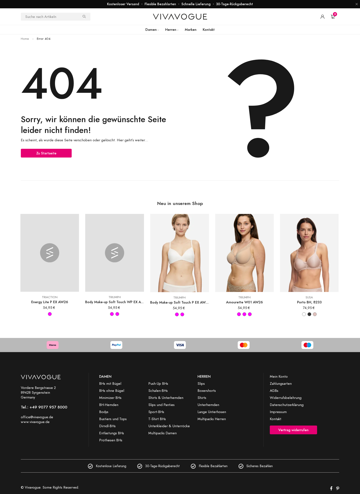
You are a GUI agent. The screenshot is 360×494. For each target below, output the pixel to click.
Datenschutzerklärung (287, 404)
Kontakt (275, 418)
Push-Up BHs (158, 383)
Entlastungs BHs (111, 433)
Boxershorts (207, 390)
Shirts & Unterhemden (165, 397)
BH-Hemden (108, 404)
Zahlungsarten (281, 383)
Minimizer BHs (110, 397)
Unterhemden (208, 404)
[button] (356, 4)
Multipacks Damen (162, 433)
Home (25, 39)
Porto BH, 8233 (309, 302)
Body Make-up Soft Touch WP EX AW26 (114, 302)
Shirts (202, 397)
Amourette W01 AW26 (244, 302)
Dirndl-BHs (107, 425)
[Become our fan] (331, 488)
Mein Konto (279, 376)
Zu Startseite (46, 153)
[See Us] (337, 488)
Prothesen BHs (110, 440)
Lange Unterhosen (212, 411)
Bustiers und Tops (113, 418)
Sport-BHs (156, 411)
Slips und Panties (161, 404)
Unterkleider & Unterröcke (169, 425)
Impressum (278, 411)
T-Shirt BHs (157, 418)
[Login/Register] (322, 16)
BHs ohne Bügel (111, 390)
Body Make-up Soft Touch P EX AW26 (179, 302)
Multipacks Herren (212, 418)
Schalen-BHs (158, 390)
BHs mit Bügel (110, 383)
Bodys (103, 411)
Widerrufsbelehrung (285, 397)
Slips (201, 383)
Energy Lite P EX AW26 (49, 302)
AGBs (274, 390)
